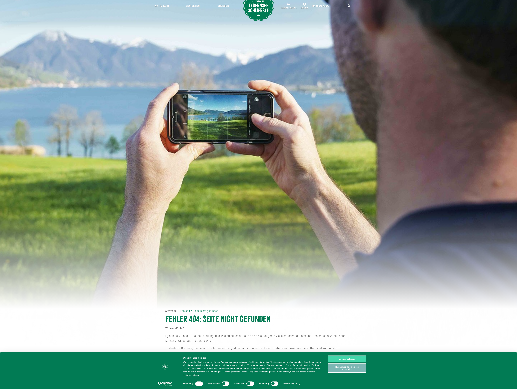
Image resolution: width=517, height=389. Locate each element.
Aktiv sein (162, 6)
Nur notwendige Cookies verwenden (347, 368)
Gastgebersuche (288, 7)
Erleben (223, 6)
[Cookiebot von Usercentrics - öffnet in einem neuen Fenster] (165, 384)
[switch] (225, 383)
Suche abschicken (349, 6)
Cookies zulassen (347, 359)
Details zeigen (290, 384)
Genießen (193, 6)
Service (304, 7)
